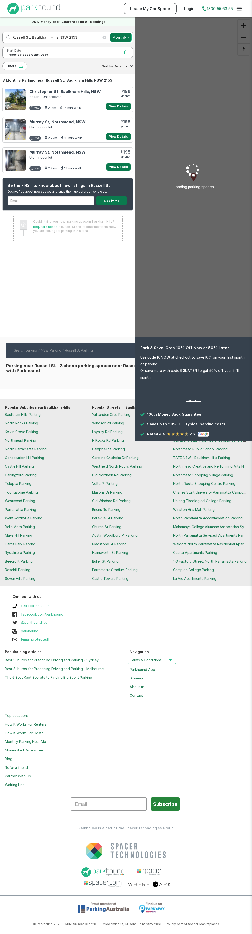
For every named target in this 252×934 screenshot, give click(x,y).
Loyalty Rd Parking (107, 432)
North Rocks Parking (21, 423)
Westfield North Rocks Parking (117, 466)
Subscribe (165, 804)
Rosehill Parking (17, 570)
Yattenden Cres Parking (111, 414)
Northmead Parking (20, 440)
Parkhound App (142, 669)
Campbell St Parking (108, 449)
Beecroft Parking (19, 561)
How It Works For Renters (25, 724)
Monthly (119, 37)
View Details (118, 106)
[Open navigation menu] (239, 8)
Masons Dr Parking (107, 492)
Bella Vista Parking (20, 527)
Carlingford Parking (21, 475)
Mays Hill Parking (18, 535)
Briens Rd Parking (106, 509)
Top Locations (17, 716)
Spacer (193, 924)
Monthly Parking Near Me (25, 741)
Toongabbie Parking (21, 492)
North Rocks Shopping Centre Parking (204, 483)
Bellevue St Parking (107, 518)
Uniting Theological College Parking (202, 501)
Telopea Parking (18, 483)
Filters (11, 66)
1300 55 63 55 (220, 8)
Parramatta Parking (20, 509)
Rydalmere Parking (20, 552)
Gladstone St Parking (109, 544)
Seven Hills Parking (20, 578)
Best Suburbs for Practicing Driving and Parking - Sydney (52, 660)
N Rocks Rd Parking (108, 440)
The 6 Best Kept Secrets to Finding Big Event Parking (48, 677)
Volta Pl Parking (105, 483)
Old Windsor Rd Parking (111, 501)
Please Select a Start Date (27, 54)
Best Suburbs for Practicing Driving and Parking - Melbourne (54, 669)
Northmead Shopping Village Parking (203, 475)
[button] (117, 66)
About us (137, 687)
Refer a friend (16, 767)
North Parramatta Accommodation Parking (208, 518)
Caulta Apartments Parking (195, 552)
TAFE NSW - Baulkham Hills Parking (201, 458)
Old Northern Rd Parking (112, 475)
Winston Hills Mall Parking (194, 509)
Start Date (13, 50)
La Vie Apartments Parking (194, 578)
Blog (8, 759)
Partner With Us (18, 776)
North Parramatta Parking (26, 449)
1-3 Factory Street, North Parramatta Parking (210, 561)
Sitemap (136, 678)
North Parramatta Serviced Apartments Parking (211, 535)
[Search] (6, 37)
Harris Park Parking (20, 544)
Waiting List (14, 785)
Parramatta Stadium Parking (115, 570)
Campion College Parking (193, 570)
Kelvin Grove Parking (21, 432)
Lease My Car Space (150, 8)
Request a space (45, 227)
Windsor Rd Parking (108, 423)
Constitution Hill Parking (24, 458)
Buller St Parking (105, 561)
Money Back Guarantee (24, 750)
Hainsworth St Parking (110, 552)
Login (189, 8)
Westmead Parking (20, 501)
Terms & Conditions (146, 660)
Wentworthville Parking (23, 518)
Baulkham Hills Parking (23, 414)
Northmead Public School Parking (200, 449)
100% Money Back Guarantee (174, 414)
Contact (136, 695)
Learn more (193, 400)
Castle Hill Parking (19, 466)
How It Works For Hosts (24, 733)
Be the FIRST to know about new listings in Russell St (59, 185)
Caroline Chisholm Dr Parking (115, 458)
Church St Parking (106, 527)
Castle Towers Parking (110, 578)
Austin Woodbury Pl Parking (115, 535)
